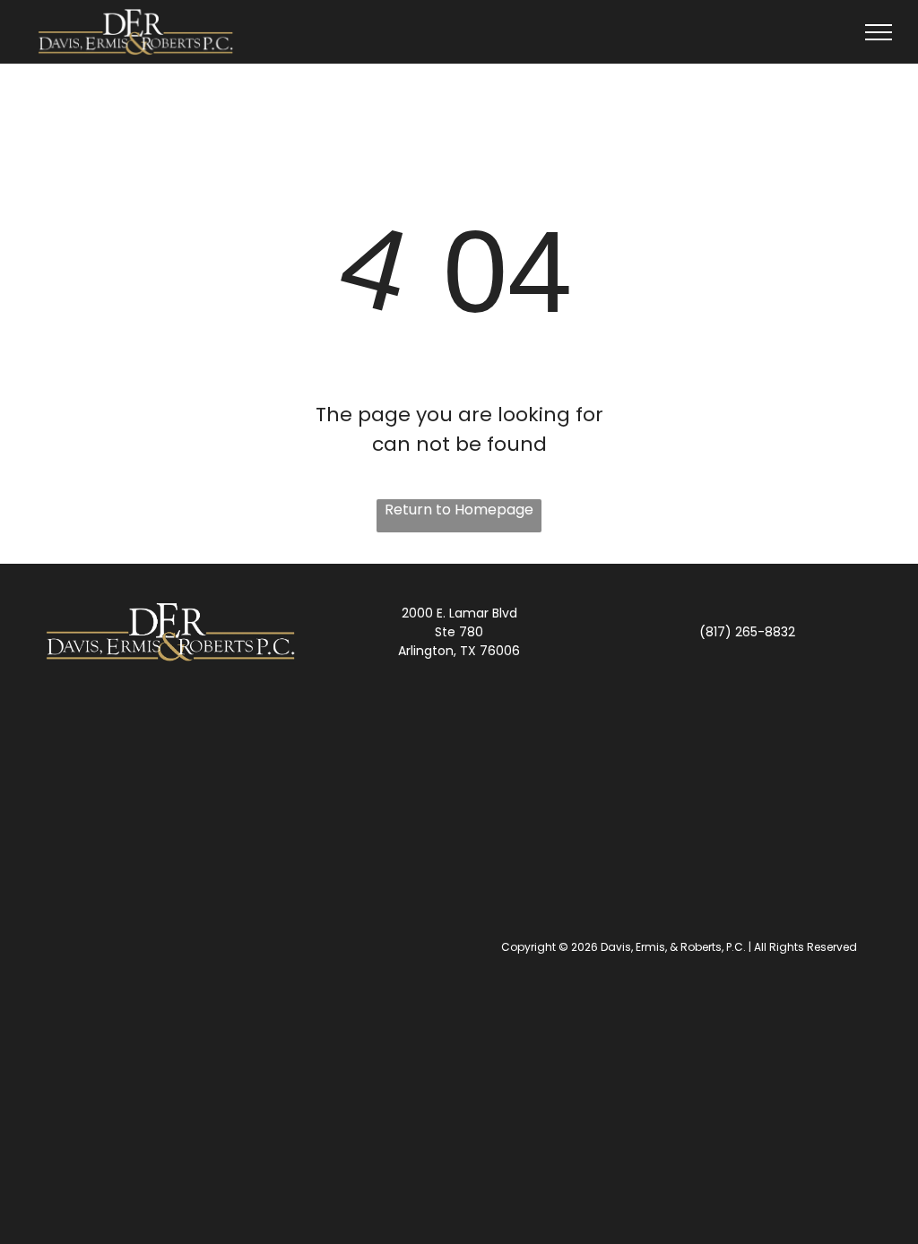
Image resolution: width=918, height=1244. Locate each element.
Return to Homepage (459, 509)
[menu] (878, 32)
